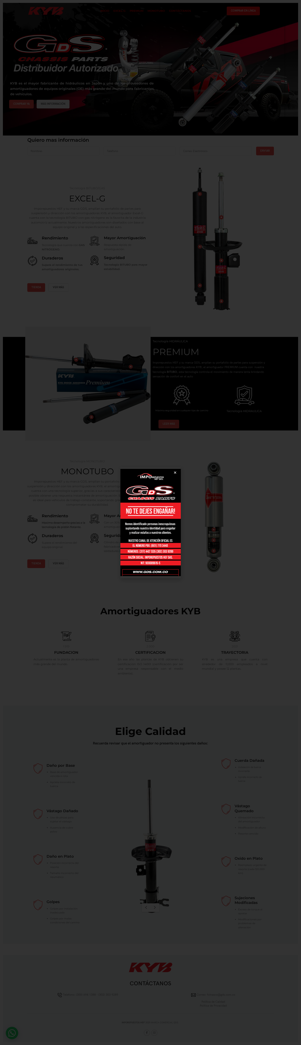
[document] (150, 522)
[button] (175, 472)
